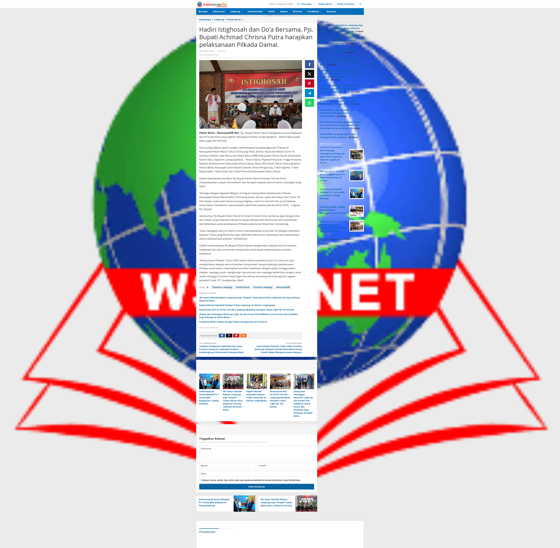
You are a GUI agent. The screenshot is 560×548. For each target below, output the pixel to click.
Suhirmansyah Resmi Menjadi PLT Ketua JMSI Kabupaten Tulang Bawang (209, 397)
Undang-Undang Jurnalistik (332, 244)
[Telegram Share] (309, 93)
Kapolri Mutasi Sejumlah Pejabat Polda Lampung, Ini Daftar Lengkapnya (237, 305)
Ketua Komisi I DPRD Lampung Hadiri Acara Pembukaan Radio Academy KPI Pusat (340, 61)
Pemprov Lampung (222, 287)
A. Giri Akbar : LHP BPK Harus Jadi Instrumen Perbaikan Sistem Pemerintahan (337, 113)
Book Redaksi (326, 242)
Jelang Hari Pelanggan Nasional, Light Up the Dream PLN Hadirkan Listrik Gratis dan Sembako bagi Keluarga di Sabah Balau (303, 403)
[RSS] (243, 335)
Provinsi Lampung (262, 287)
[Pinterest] (236, 335)
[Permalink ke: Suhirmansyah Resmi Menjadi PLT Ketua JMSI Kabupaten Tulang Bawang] (209, 381)
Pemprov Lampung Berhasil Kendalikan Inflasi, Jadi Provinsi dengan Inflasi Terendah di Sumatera (340, 40)
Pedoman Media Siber (345, 242)
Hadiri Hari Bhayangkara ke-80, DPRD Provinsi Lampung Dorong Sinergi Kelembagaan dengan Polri (339, 100)
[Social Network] (360, 4)
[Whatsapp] (309, 103)
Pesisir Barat (243, 287)
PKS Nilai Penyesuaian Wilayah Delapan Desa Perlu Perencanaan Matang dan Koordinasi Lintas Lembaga (340, 125)
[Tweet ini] (309, 74)
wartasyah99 (283, 287)
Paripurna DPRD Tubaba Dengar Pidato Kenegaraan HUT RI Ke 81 (233, 321)
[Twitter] (229, 335)
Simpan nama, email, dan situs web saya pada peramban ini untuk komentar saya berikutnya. (251, 480)
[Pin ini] (309, 83)
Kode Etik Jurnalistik (328, 247)
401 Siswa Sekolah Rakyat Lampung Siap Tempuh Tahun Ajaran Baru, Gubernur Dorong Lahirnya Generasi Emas (233, 400)
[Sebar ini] (309, 64)
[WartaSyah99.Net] (211, 4)
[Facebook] (222, 335)
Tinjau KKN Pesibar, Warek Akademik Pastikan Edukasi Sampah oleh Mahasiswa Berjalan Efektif (339, 88)
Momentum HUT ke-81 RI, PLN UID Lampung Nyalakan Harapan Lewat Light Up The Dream (246, 309)
